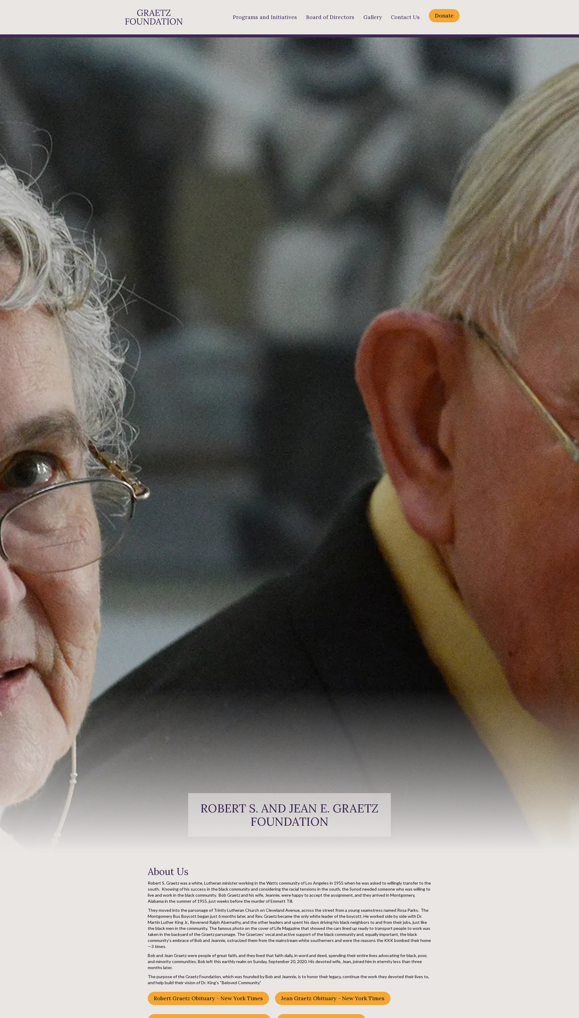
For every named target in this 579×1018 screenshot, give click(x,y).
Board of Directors (330, 17)
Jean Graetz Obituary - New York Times (332, 998)
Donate (444, 15)
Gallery (372, 17)
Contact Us (405, 17)
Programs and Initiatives (265, 17)
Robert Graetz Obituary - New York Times (208, 998)
